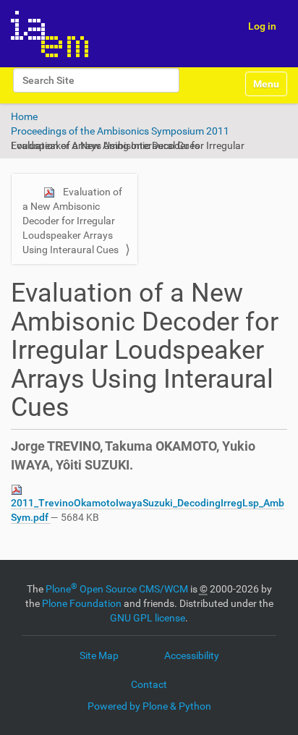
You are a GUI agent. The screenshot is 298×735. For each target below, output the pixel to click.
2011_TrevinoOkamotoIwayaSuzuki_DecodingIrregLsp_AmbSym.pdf (147, 510)
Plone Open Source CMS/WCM (117, 589)
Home (24, 116)
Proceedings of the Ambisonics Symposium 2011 (120, 131)
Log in (262, 26)
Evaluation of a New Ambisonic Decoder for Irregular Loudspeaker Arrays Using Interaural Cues (72, 220)
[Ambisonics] (49, 33)
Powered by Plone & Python (149, 706)
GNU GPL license (147, 618)
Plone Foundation (82, 603)
